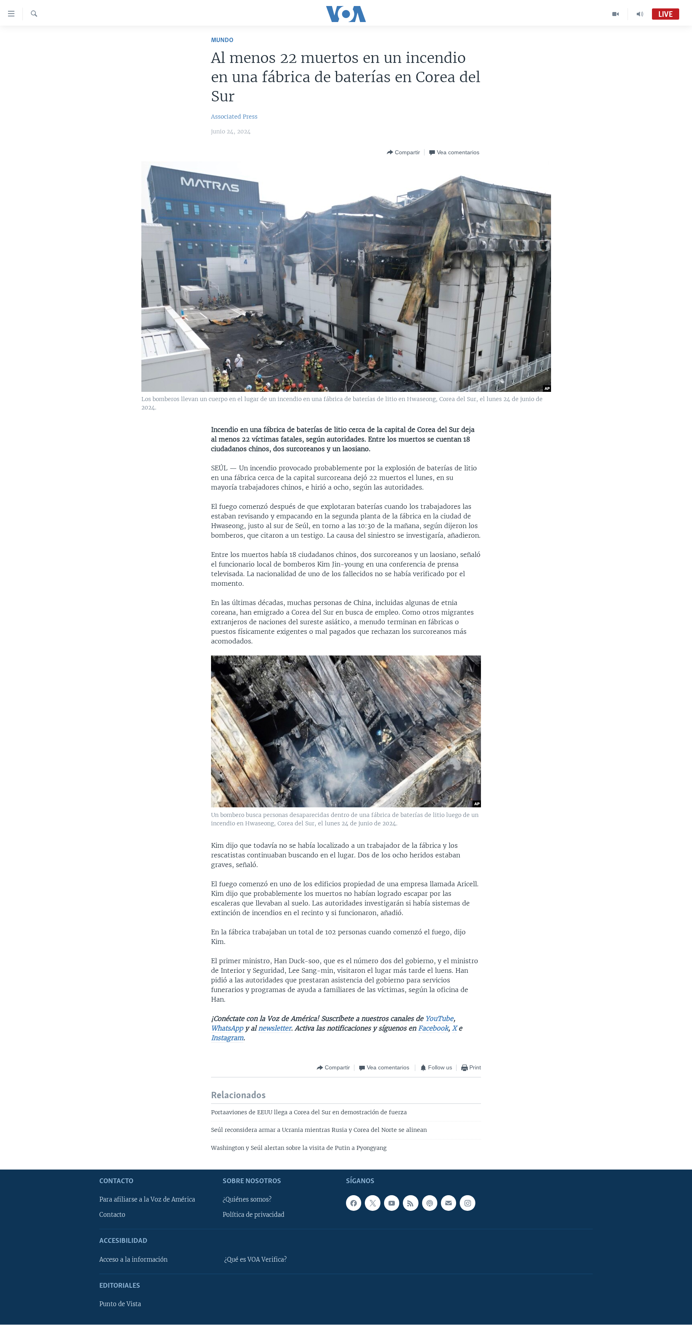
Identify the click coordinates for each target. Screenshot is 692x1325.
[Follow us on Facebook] (353, 1203)
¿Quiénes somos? (247, 1200)
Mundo (222, 40)
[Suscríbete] (448, 1203)
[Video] (615, 14)
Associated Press (234, 116)
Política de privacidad (253, 1215)
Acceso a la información (133, 1259)
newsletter (274, 1028)
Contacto (112, 1215)
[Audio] (640, 14)
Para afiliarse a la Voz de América (147, 1200)
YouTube (439, 1018)
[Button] (403, 152)
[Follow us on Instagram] (467, 1203)
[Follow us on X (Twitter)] (372, 1203)
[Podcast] (429, 1203)
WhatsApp (227, 1028)
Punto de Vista (120, 1304)
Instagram (227, 1038)
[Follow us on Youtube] (391, 1203)
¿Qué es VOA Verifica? (255, 1259)
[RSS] (410, 1203)
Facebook (433, 1028)
